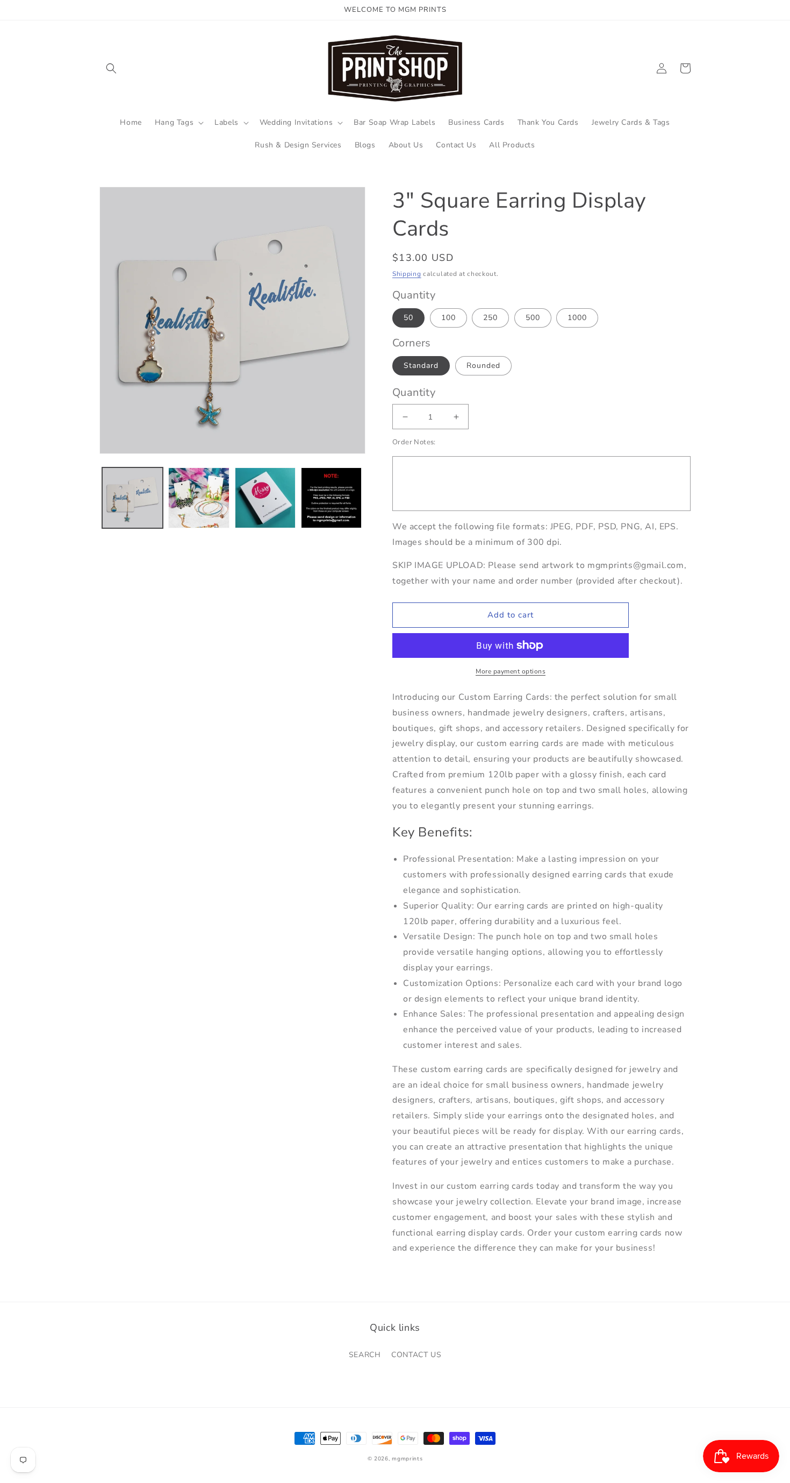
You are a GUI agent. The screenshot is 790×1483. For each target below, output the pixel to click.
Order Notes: (414, 442)
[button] (111, 68)
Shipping (406, 273)
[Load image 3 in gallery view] (265, 497)
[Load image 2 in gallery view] (198, 497)
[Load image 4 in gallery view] (331, 497)
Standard (421, 365)
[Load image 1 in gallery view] (132, 497)
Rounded (483, 365)
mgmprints (407, 1459)
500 (533, 318)
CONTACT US (416, 1355)
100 (448, 318)
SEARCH (365, 1355)
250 (490, 318)
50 (408, 318)
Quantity (413, 392)
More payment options (510, 671)
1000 (577, 318)
